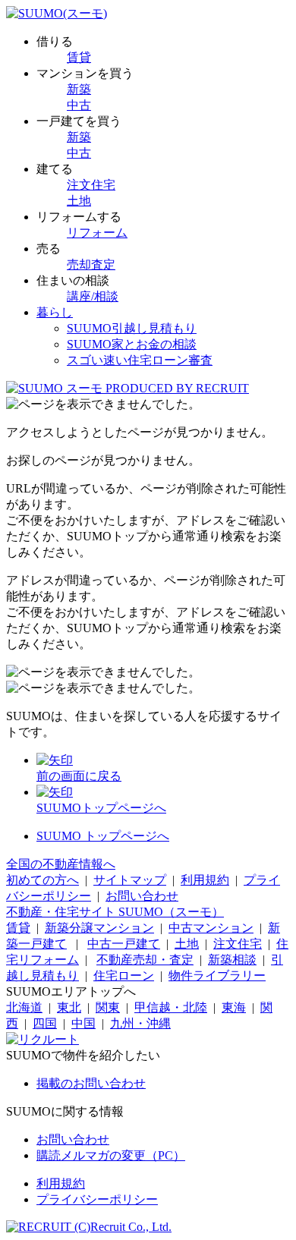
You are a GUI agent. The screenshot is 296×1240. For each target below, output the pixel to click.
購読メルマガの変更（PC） (110, 1155)
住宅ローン (123, 975)
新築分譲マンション (99, 927)
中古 (79, 105)
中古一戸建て (123, 943)
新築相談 (232, 959)
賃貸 (79, 57)
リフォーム (97, 232)
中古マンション (210, 927)
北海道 (24, 1007)
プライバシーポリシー (97, 1199)
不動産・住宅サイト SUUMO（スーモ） (115, 911)
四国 (45, 1023)
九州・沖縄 (140, 1023)
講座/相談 (92, 296)
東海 (234, 1007)
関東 (108, 1007)
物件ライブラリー (217, 975)
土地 (79, 200)
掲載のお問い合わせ (91, 1083)
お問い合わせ (141, 895)
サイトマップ (129, 879)
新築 (79, 89)
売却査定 (91, 264)
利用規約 (205, 879)
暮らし (54, 312)
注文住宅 (91, 184)
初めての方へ (42, 879)
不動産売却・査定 (145, 959)
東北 (69, 1007)
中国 (83, 1023)
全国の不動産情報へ (60, 864)
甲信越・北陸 (170, 1007)
